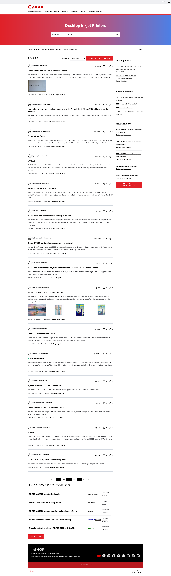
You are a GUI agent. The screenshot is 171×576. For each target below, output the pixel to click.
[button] (113, 272)
